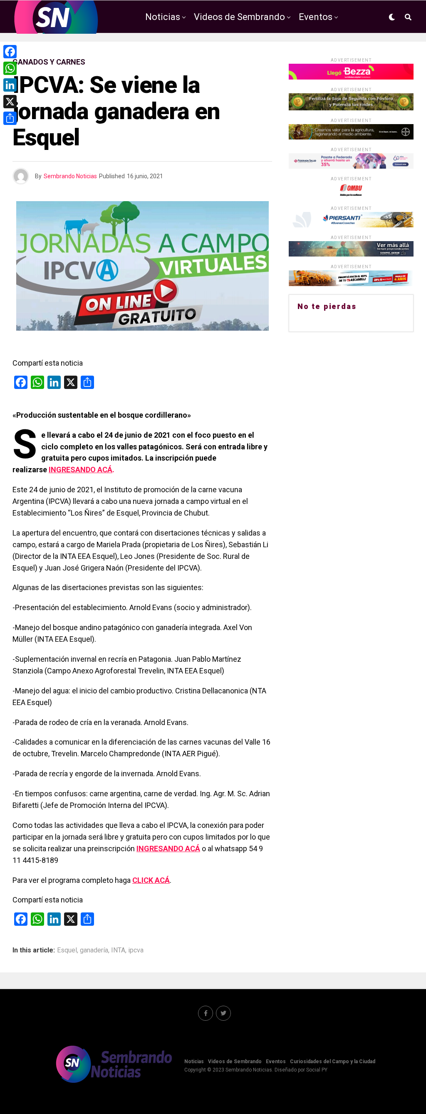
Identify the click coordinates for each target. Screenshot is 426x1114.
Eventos (315, 17)
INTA (118, 950)
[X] (10, 101)
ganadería (94, 950)
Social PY (316, 1070)
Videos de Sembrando (239, 17)
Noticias (162, 17)
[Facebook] (10, 51)
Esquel (67, 950)
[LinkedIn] (10, 85)
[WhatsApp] (10, 68)
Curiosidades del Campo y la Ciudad (240, 51)
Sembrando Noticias (70, 176)
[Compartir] (10, 118)
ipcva (136, 950)
